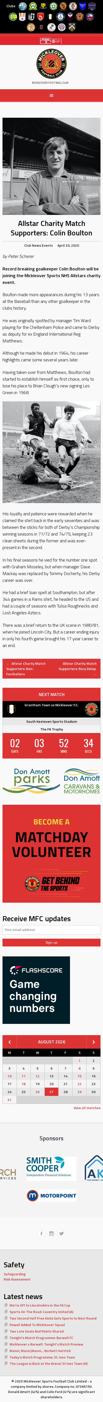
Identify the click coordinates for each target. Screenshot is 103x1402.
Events (47, 245)
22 (80, 1083)
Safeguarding (15, 1274)
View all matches (87, 1107)
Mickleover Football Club (50, 83)
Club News (32, 245)
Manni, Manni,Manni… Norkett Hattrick (40, 1350)
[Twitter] (61, 1233)
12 (38, 1076)
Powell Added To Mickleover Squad (37, 1324)
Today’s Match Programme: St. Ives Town (42, 1357)
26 (38, 1091)
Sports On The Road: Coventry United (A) (41, 1311)
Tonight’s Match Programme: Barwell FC (41, 1337)
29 (80, 1091)
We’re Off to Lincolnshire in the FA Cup (40, 1305)
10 (10, 1076)
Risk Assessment (17, 1279)
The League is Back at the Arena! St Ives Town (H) (49, 1363)
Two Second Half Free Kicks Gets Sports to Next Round (53, 1318)
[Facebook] (41, 1233)
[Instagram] (51, 1233)
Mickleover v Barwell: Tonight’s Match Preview (46, 1344)
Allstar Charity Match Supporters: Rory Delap (78, 669)
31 (10, 1099)
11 (24, 1076)
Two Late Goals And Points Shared (37, 1331)
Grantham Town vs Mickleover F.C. (51, 704)
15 (80, 1076)
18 (24, 1083)
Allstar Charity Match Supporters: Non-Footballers (26, 669)
